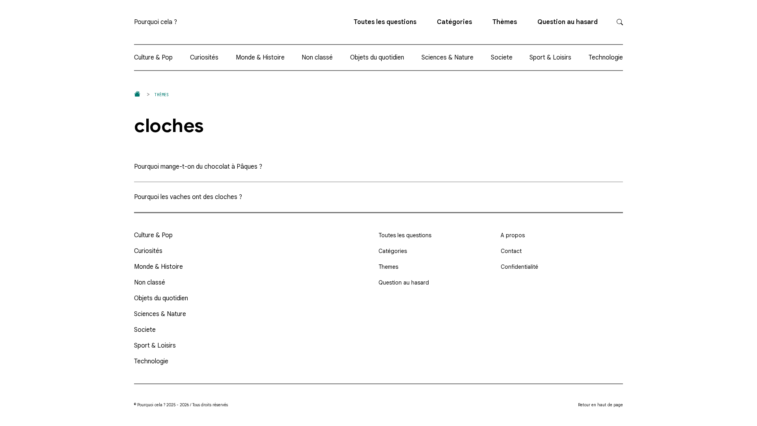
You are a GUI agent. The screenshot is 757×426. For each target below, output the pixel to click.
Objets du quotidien (377, 57)
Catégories (454, 22)
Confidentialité (519, 266)
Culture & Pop (153, 57)
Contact (511, 251)
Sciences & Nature (447, 57)
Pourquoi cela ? (155, 22)
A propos (513, 235)
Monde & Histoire (260, 57)
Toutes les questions (385, 22)
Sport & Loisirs (550, 57)
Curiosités (204, 57)
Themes (388, 266)
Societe (502, 57)
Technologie (606, 57)
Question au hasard (567, 22)
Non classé (317, 57)
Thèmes (504, 22)
